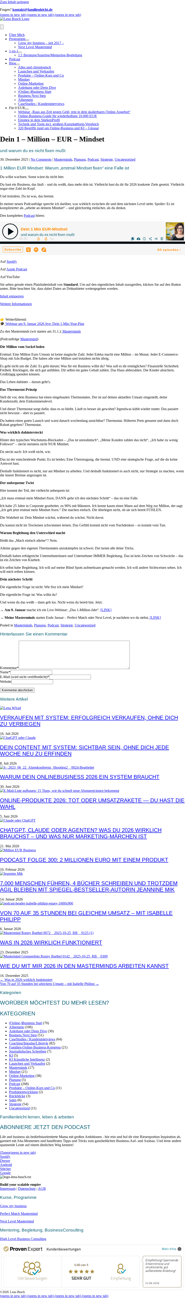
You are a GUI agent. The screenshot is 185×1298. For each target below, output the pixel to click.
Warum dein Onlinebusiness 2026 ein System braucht (80, 777)
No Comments (41, 159)
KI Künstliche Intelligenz (27, 1059)
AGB (42, 1189)
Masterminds (63, 159)
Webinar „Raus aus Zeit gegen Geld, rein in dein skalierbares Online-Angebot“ (74, 112)
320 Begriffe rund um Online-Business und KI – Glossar (58, 128)
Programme (17, 39)
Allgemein (25, 100)
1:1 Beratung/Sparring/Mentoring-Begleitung (50, 55)
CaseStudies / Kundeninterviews (41, 104)
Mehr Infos (169, 1249)
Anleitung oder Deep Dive (37, 87)
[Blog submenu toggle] (18, 64)
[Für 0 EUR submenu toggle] (27, 109)
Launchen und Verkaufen (36, 71)
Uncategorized (125, 159)
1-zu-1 (13, 51)
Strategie (106, 159)
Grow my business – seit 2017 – (41, 43)
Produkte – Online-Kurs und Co (41, 75)
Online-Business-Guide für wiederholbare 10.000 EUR (57, 116)
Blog (12, 63)
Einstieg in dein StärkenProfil (39, 120)
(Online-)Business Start (34, 92)
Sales (12, 1100)
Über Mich (17, 35)
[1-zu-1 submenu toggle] (20, 52)
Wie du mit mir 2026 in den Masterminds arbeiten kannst (84, 966)
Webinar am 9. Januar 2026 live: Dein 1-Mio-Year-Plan (44, 324)
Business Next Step (32, 96)
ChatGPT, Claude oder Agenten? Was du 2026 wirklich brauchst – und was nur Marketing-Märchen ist (81, 833)
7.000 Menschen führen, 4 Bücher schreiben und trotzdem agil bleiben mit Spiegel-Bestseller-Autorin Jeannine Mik (89, 886)
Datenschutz (27, 1189)
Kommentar (9, 668)
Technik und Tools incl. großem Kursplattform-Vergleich (58, 124)
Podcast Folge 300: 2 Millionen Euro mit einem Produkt (84, 860)
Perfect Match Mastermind (19, 1214)
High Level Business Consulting (23, 1239)
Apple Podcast (16, 269)
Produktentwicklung (23, 1092)
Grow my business (13, 1206)
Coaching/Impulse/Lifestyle (28, 1043)
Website (5, 681)
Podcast (14, 59)
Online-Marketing (31, 83)
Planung (80, 159)
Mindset (24, 79)
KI (11, 1055)
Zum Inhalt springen (14, 2)
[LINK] (105, 610)
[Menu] (2, 27)
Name (5, 672)
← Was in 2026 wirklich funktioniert (26, 980)
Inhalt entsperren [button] (12, 296)
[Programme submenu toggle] (27, 40)
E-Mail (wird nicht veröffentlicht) (24, 677)
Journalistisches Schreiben (27, 1051)
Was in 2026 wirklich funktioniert (51, 942)
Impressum (8, 1189)
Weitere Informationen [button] (16, 304)
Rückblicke (17, 1096)
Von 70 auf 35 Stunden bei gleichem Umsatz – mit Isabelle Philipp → (49, 984)
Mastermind (28, 339)
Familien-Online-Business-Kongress (35, 1047)
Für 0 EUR (17, 108)
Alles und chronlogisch (34, 67)
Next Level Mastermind (35, 47)
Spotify (12, 261)
